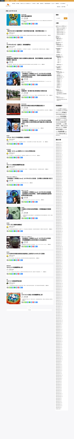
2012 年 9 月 (58, 398)
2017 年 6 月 (58, 310)
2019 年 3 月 (58, 278)
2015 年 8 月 (58, 344)
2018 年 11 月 (58, 284)
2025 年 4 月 (58, 167)
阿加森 (64, 129)
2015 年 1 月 (58, 355)
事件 (61, 109)
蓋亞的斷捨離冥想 (26, 16)
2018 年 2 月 (58, 298)
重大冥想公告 (59, 46)
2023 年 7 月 (58, 199)
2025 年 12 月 (58, 154)
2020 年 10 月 (58, 249)
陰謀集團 (61, 131)
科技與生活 (58, 78)
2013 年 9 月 (58, 379)
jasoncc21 (13, 139)
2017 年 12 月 (58, 301)
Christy (12, 269)
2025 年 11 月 (58, 156)
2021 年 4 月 (58, 240)
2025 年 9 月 (58, 159)
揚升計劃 (58, 87)
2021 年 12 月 (58, 228)
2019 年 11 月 (58, 266)
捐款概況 (57, 36)
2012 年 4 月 (58, 405)
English (57, 96)
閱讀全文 (25, 21)
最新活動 (13, 3)
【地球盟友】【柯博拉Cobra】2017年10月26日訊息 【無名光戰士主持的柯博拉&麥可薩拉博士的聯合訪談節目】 (36, 122)
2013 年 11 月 (58, 376)
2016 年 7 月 (58, 327)
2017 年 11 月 (58, 303)
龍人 (59, 135)
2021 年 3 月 (58, 242)
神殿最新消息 (59, 69)
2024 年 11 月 (58, 174)
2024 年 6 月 (58, 182)
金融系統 (62, 127)
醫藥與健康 (23, 89)
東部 (58, 62)
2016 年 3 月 (58, 333)
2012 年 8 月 (58, 399)
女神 (57, 114)
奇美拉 (64, 113)
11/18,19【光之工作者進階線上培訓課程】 (18, 137)
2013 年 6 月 (58, 384)
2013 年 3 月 (58, 388)
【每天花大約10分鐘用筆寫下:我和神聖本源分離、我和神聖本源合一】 (27, 31)
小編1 (27, 78)
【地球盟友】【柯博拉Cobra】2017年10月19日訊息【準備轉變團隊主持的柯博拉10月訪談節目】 (36, 239)
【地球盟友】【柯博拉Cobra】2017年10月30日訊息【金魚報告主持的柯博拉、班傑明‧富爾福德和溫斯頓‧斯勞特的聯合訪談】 (36, 75)
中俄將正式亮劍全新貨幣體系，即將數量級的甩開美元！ (36, 210)
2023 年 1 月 (58, 208)
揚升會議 (59, 118)
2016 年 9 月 (58, 324)
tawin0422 (13, 46)
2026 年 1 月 (58, 153)
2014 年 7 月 (58, 364)
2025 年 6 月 (58, 164)
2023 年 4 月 (58, 203)
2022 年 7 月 (58, 217)
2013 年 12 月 (58, 375)
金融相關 (22, 207)
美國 (62, 125)
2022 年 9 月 (58, 214)
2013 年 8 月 (58, 381)
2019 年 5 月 (58, 275)
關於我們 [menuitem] (17, 0)
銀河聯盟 (60, 129)
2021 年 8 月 (58, 234)
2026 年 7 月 (58, 144)
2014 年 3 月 (58, 370)
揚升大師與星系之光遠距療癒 (61, 93)
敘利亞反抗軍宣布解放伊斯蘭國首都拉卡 (33, 105)
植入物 (63, 120)
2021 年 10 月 (58, 231)
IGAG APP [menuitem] (12, 0)
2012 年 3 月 (58, 407)
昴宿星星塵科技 (59, 92)
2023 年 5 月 (58, 202)
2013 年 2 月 (58, 390)
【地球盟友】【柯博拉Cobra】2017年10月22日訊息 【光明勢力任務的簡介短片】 (30, 178)
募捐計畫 (58, 6)
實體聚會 (57, 3)
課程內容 (58, 40)
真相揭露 (61, 122)
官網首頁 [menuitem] (2, 0)
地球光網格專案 (9, 56)
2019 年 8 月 (58, 271)
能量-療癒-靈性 (23, 14)
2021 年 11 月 (58, 229)
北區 (58, 59)
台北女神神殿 (62, 3)
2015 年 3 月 (58, 352)
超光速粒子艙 (59, 90)
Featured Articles (60, 97)
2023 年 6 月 (58, 200)
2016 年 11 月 (58, 321)
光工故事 (58, 73)
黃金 (66, 133)
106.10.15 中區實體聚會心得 (15, 267)
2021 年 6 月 (58, 237)
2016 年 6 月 (58, 329)
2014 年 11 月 (58, 358)
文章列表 (33, 3)
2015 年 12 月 (58, 338)
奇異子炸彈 (60, 112)
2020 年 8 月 (58, 252)
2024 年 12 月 (58, 173)
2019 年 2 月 (58, 280)
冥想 (65, 110)
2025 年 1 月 (58, 171)
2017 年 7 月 (58, 309)
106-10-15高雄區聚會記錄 (14, 281)
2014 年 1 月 (58, 373)
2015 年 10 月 (58, 341)
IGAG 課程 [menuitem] (7, 0)
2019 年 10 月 (58, 268)
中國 (58, 109)
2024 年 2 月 (58, 188)
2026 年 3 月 (58, 150)
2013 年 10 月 (58, 378)
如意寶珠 (60, 114)
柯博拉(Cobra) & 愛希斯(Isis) (25, 3)
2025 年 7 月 (58, 162)
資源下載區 (63, 6)
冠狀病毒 (62, 110)
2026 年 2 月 (58, 151)
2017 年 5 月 (58, 312)
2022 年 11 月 (58, 211)
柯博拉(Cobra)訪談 (24, 190)
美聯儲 (64, 125)
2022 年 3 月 (58, 223)
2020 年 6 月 (58, 255)
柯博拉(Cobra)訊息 (24, 118)
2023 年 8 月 (58, 197)
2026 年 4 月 (58, 148)
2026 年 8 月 (58, 142)
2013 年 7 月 (58, 382)
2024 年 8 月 (58, 179)
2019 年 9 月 (58, 269)
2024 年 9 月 (58, 177)
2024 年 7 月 (58, 180)
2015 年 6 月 (58, 347)
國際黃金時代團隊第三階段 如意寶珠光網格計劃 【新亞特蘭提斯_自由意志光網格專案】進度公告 (29, 59)
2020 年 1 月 (58, 263)
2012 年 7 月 (58, 401)
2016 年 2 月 (58, 335)
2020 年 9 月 (58, 251)
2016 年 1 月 (58, 336)
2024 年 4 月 (58, 185)
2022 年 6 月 (58, 219)
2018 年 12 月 (58, 283)
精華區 (38, 3)
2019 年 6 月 (58, 274)
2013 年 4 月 (58, 387)
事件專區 (17, 3)
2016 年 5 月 (58, 330)
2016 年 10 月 (58, 323)
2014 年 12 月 (58, 356)
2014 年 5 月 (58, 367)
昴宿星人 (58, 120)
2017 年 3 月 (58, 315)
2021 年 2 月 (58, 243)
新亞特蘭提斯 (63, 118)
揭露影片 (58, 50)
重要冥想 (41, 3)
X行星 (56, 109)
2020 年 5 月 (58, 257)
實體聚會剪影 (9, 265)
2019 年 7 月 (58, 272)
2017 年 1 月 (58, 318)
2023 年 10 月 (58, 194)
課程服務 (8, 135)
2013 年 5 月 (58, 385)
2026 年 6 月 (58, 145)
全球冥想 (59, 110)
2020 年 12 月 (58, 246)
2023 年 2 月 (58, 206)
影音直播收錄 (9, 149)
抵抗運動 (63, 116)
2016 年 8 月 (58, 326)
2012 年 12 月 (58, 393)
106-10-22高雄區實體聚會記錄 (15, 165)
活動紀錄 (58, 67)
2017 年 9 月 (58, 306)
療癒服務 (57, 89)
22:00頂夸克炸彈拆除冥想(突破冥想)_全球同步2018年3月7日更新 (26, 253)
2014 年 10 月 (58, 359)
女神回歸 (58, 84)
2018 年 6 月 (58, 292)
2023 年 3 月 (58, 205)
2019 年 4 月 (58, 277)
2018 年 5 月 (58, 294)
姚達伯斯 (64, 114)
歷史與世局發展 (59, 72)
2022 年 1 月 (58, 226)
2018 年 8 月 (58, 289)
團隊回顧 (58, 52)
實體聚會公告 (59, 64)
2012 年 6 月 (58, 402)
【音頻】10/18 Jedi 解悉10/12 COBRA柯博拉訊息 (21, 151)
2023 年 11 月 (58, 193)
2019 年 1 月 (58, 281)
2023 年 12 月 (58, 191)
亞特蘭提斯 (64, 109)
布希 (59, 116)
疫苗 (58, 122)
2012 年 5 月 (58, 404)
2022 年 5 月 (58, 220)
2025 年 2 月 (58, 170)
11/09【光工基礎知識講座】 (15, 224)
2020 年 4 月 (58, 258)
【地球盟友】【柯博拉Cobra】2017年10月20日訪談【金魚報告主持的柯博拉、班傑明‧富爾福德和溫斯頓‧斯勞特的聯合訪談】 (36, 193)
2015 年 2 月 (58, 353)
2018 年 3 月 (58, 297)
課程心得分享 (59, 38)
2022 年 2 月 (58, 225)
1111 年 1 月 (58, 408)
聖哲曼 (59, 127)
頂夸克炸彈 (62, 133)
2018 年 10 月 (58, 286)
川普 (58, 116)
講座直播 (58, 49)
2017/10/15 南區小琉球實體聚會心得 (31, 295)
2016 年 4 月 (58, 332)
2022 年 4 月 (58, 222)
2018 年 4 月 (58, 295)
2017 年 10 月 (58, 304)
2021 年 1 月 (58, 245)
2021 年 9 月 (58, 232)
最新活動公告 (58, 42)
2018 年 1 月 (58, 300)
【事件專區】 (58, 54)
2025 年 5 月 (58, 165)
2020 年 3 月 (58, 260)
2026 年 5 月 (58, 147)
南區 (7, 163)
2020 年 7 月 (58, 254)
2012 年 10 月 (58, 396)
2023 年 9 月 (58, 196)
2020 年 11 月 (58, 248)
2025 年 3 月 (58, 168)
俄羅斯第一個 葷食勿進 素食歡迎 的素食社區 (34, 91)
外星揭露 (58, 81)
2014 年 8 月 (58, 362)
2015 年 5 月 (58, 349)
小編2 (27, 92)
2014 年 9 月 (58, 361)
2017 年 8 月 (58, 307)
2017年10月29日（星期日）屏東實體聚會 (18, 44)
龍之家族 (57, 135)
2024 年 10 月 (58, 176)
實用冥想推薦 (59, 44)
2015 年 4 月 (58, 350)
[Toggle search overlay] (67, 5)
